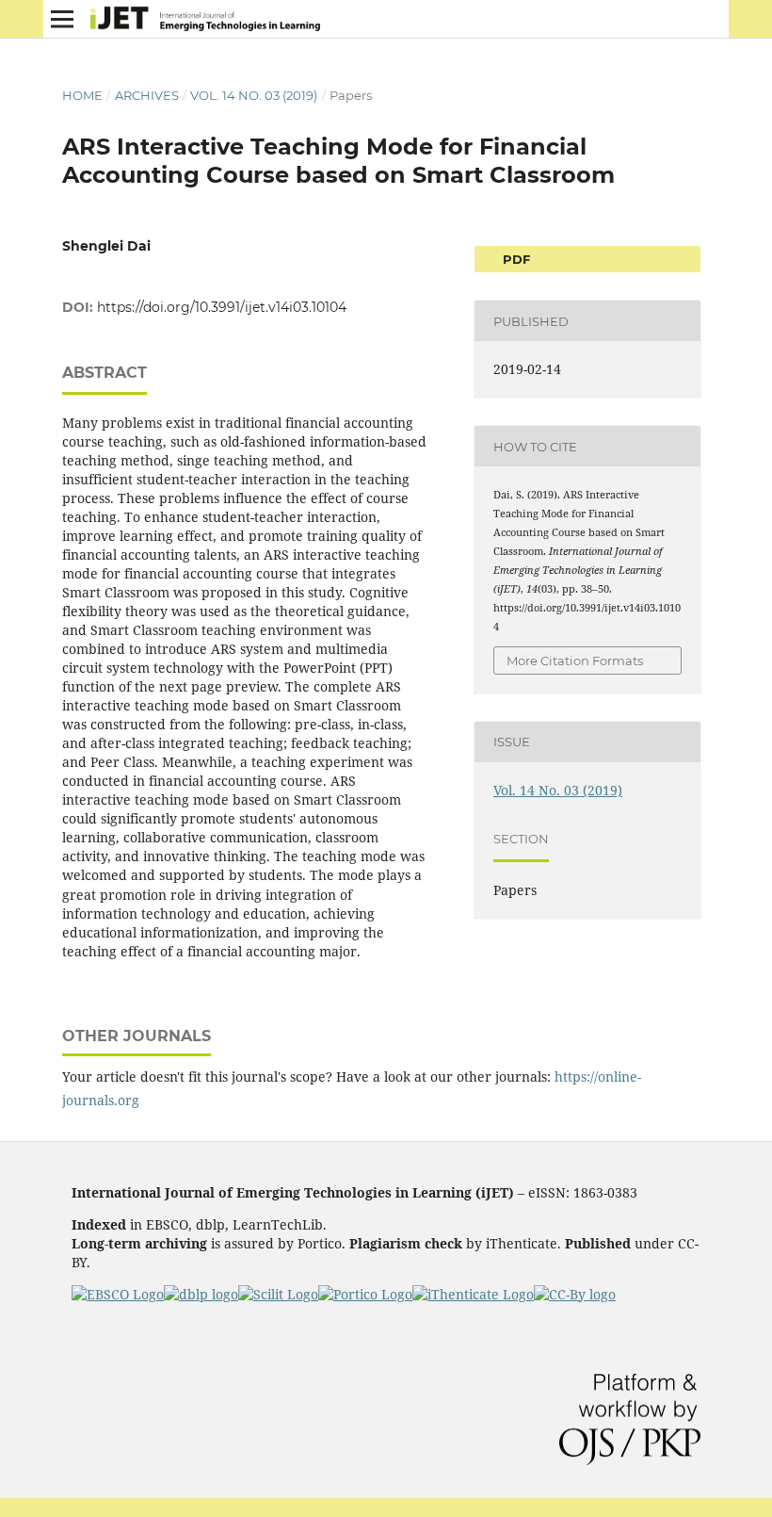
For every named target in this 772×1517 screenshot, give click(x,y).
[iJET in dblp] (201, 1294)
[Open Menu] (62, 19)
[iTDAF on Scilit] (278, 1294)
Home (82, 95)
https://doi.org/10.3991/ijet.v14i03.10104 (221, 307)
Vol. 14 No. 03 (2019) (253, 95)
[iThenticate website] (473, 1294)
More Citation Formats (575, 660)
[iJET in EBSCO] (118, 1294)
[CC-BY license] (575, 1294)
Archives (147, 95)
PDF (514, 259)
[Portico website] (365, 1294)
